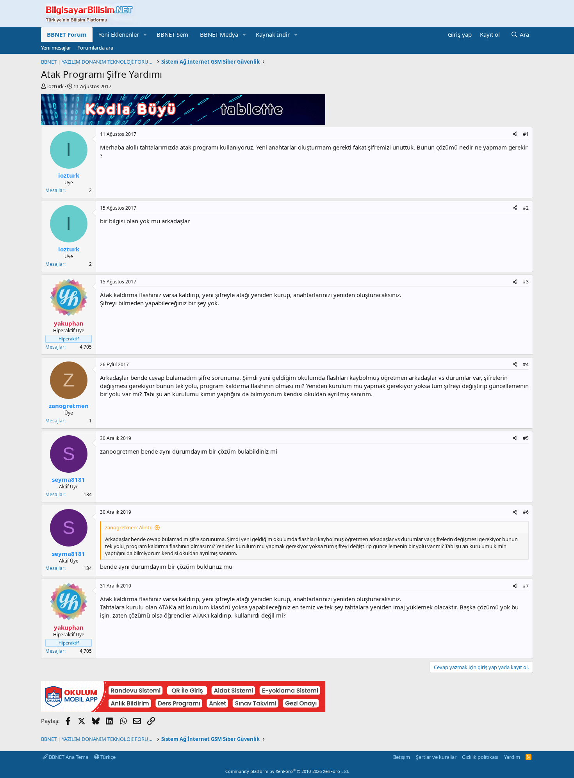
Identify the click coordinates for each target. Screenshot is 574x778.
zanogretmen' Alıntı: (128, 527)
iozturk (55, 86)
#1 (526, 134)
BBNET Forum (67, 34)
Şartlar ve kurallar (436, 756)
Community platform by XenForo (287, 771)
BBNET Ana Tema (68, 756)
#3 (526, 281)
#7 (526, 585)
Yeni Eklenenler (118, 34)
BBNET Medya (219, 34)
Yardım (512, 756)
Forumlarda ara (95, 47)
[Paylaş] (515, 134)
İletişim (401, 756)
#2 (526, 208)
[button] (145, 34)
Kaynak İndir (273, 34)
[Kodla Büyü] (183, 122)
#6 (526, 512)
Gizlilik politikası (480, 756)
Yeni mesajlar (56, 47)
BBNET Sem (172, 34)
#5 (526, 438)
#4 (526, 364)
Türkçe (107, 756)
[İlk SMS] (183, 710)
